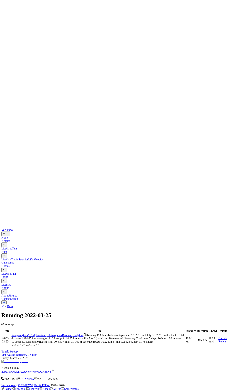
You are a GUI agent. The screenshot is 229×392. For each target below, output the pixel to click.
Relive (222, 341)
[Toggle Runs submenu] (4, 255)
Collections (7, 262)
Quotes (5, 265)
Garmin (222, 338)
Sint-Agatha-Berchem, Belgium (19, 354)
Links (4, 276)
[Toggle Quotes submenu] (4, 270)
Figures (13, 295)
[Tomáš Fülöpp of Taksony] (15, 361)
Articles (5, 240)
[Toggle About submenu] (4, 292)
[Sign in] (4, 302)
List (3, 248)
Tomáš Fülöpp (9, 351)
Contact (5, 298)
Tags (14, 248)
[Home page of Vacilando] (2, 306)
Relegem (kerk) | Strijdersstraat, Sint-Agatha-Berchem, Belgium (47, 335)
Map (8, 259)
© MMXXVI (25, 385)
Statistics (23, 259)
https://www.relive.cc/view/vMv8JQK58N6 (26, 371)
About (5, 287)
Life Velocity (35, 259)
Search (14, 298)
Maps (9, 248)
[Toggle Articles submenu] (4, 244)
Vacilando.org (9, 385)
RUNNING (27, 378)
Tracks (14, 259)
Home (4, 237)
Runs (4, 251)
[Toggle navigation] (5, 234)
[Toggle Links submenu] (4, 281)
